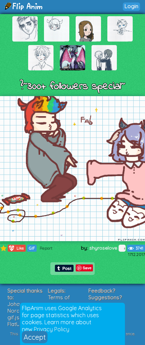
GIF (32, 248)
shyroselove (104, 248)
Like (16, 248)
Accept (35, 337)
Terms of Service (59, 300)
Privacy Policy (51, 329)
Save (87, 267)
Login (131, 6)
